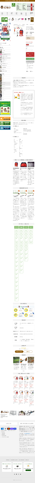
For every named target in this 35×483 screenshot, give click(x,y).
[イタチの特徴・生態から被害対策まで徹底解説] (31, 360)
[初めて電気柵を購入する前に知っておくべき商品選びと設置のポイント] (16, 360)
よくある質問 (21, 13)
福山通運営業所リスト (28, 433)
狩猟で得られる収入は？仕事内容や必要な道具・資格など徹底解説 (23, 365)
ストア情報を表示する (30, 68)
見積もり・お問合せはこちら (30, 62)
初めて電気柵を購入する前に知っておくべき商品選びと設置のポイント (16, 365)
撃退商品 (24, 24)
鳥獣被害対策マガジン (31, 13)
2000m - (28, 38)
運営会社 (27, 459)
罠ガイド (7, 13)
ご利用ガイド (11, 13)
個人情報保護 (21, 459)
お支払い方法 (16, 13)
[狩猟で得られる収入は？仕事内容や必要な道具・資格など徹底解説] (23, 360)
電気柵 (27, 24)
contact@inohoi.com (28, 468)
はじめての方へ (2, 13)
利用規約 (7, 459)
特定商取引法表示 (14, 459)
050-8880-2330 (7, 468)
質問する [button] (28, 351)
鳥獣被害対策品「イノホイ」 (17, 24)
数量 (26, 48)
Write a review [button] (19, 351)
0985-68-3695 (17, 468)
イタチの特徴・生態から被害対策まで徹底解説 (31, 365)
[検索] (9, 45)
